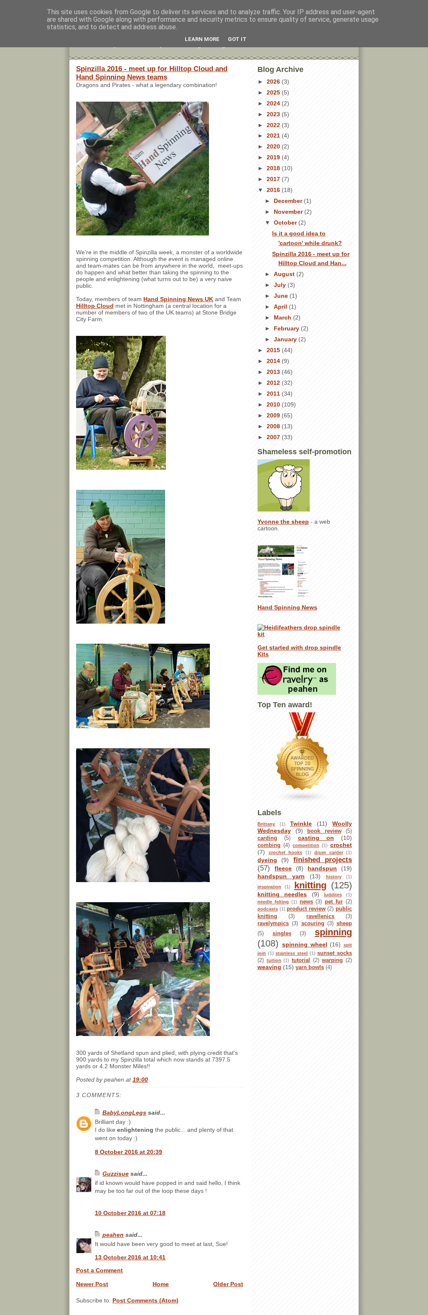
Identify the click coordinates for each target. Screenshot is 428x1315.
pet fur (334, 902)
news (306, 902)
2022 (274, 125)
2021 (274, 135)
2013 (274, 371)
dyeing (267, 860)
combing (268, 845)
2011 (274, 393)
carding (267, 838)
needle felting (273, 901)
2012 (274, 382)
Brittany (266, 823)
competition (306, 845)
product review (306, 909)
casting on (316, 837)
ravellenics (320, 916)
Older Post (228, 1284)
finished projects (322, 860)
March (283, 317)
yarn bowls (310, 967)
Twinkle (301, 823)
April (281, 306)
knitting (310, 885)
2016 (274, 190)
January (286, 339)
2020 (274, 146)
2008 (274, 426)
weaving (269, 967)
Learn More (202, 39)
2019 (274, 157)
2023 (274, 114)
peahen (113, 1234)
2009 (274, 415)
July (281, 284)
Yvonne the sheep (283, 521)
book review (324, 831)
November (289, 211)
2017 (274, 179)
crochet (341, 845)
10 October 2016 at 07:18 (130, 1213)
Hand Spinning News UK (178, 299)
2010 (274, 404)
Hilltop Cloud (95, 305)
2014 (274, 361)
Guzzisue (115, 1173)
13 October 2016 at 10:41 (130, 1257)
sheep (344, 923)
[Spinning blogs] (304, 757)
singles (282, 933)
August (285, 274)
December (289, 200)
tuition (274, 960)
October (286, 222)
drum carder (328, 852)
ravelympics (273, 923)
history (333, 876)
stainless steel (291, 953)
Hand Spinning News (287, 607)
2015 (274, 350)
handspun (322, 868)
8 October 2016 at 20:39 (128, 1152)
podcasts (267, 908)
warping (332, 960)
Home (161, 1284)
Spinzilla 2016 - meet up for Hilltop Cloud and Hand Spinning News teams (151, 73)
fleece (283, 868)
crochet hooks (286, 852)
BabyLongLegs (124, 1112)
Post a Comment (99, 1270)
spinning (333, 932)
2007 (274, 437)
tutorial (301, 960)
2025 (274, 92)
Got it (237, 39)
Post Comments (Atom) (145, 1300)
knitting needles (282, 894)
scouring (312, 923)
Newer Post (92, 1284)
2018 (274, 168)
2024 (274, 103)
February (287, 328)
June (282, 295)
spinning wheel (304, 944)
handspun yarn (281, 876)
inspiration (269, 886)
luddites (333, 894)
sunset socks (334, 953)
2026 (274, 81)
